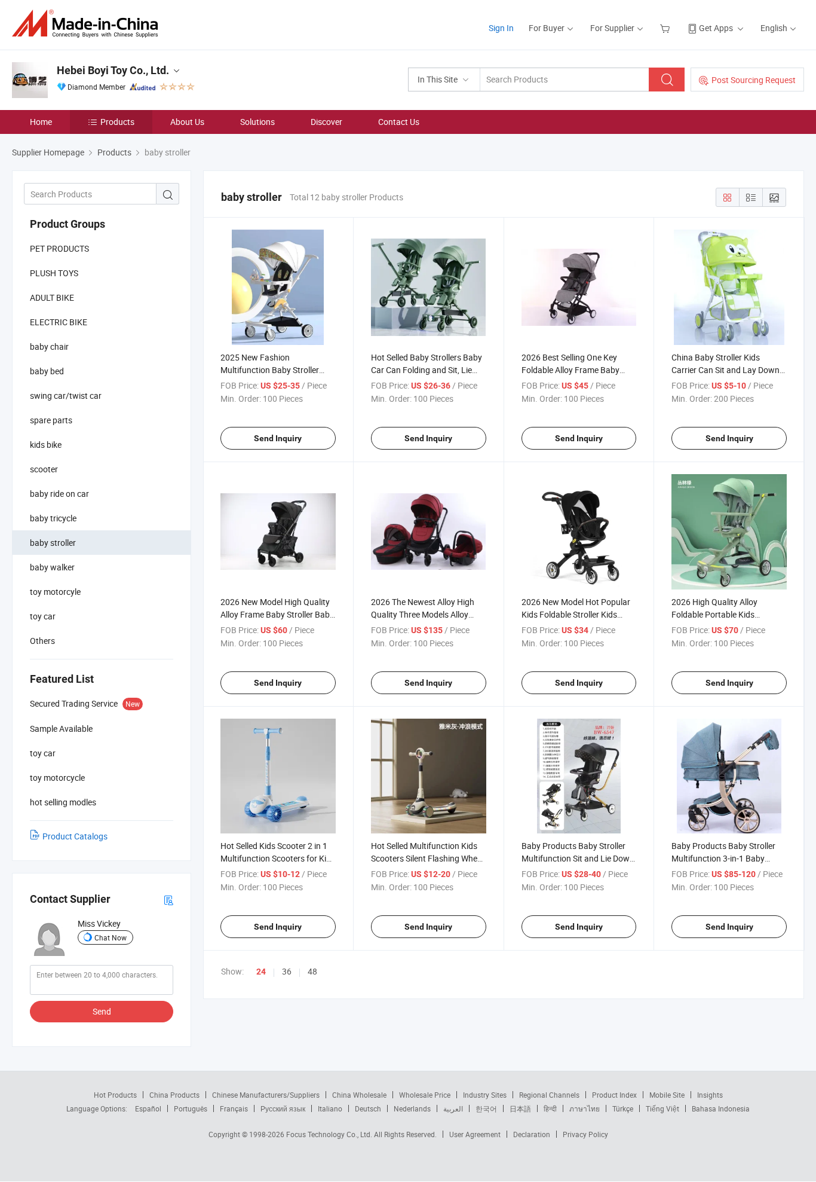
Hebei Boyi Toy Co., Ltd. (113, 70)
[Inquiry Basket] (666, 27)
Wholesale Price (424, 1094)
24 (261, 971)
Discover (326, 121)
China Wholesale (359, 1094)
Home (41, 121)
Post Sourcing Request (753, 79)
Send (102, 1011)
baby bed (47, 371)
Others (42, 640)
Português (190, 1108)
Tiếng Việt (662, 1108)
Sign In (501, 27)
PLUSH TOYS (54, 273)
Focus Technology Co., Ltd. (330, 1134)
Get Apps (716, 27)
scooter (44, 469)
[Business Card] (168, 899)
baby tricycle (53, 518)
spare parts (51, 420)
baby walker (52, 567)
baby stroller (53, 542)
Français (234, 1108)
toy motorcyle (55, 591)
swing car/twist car (66, 395)
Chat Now (110, 937)
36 (287, 971)
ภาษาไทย (584, 1108)
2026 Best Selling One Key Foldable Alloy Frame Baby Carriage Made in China (570, 370)
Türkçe (622, 1108)
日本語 (520, 1108)
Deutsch (368, 1108)
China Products (174, 1094)
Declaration (531, 1134)
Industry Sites (485, 1094)
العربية (453, 1108)
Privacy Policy (585, 1134)
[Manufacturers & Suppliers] (88, 24)
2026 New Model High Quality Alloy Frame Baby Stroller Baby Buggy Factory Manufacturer (277, 614)
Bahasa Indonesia (721, 1108)
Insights (710, 1094)
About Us (187, 121)
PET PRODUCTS (59, 248)
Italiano (330, 1108)
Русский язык (282, 1108)
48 (312, 971)
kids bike (46, 444)
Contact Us (398, 121)
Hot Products (115, 1094)
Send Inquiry (278, 438)
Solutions (257, 121)
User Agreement (475, 1134)
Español (148, 1108)
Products (117, 121)
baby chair (49, 346)
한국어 (486, 1108)
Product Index (614, 1094)
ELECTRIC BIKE (58, 322)
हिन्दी (550, 1108)
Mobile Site (667, 1094)
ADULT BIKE (52, 297)
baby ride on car (59, 493)
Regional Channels (549, 1094)
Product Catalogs (75, 836)
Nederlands (412, 1108)
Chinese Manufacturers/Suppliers (266, 1094)
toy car (43, 616)
